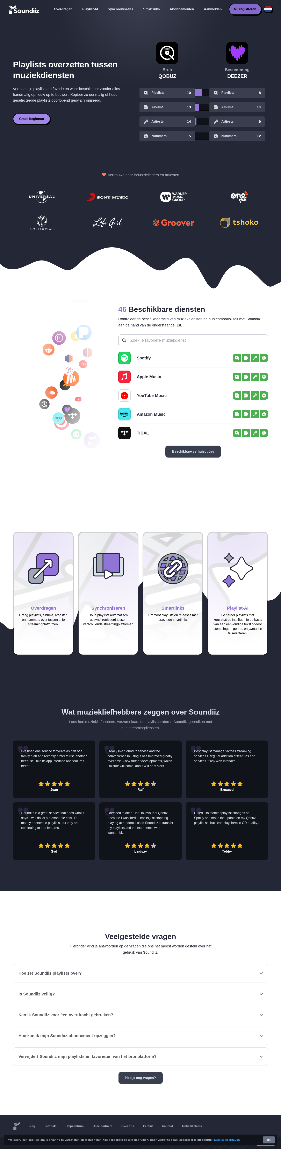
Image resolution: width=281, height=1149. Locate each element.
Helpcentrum (75, 1126)
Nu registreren (245, 9)
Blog (32, 1126)
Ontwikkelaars (192, 1126)
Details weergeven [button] (227, 1139)
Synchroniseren (108, 608)
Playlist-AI (90, 9)
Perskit (148, 1126)
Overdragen (63, 9)
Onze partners (102, 1126)
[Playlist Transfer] (24, 9)
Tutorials (50, 1126)
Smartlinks (151, 9)
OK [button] (269, 1139)
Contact (167, 1126)
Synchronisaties (120, 9)
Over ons (127, 1126)
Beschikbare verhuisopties (193, 451)
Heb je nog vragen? (140, 1078)
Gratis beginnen (31, 119)
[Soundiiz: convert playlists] (16, 1126)
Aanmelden (213, 9)
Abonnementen (182, 9)
